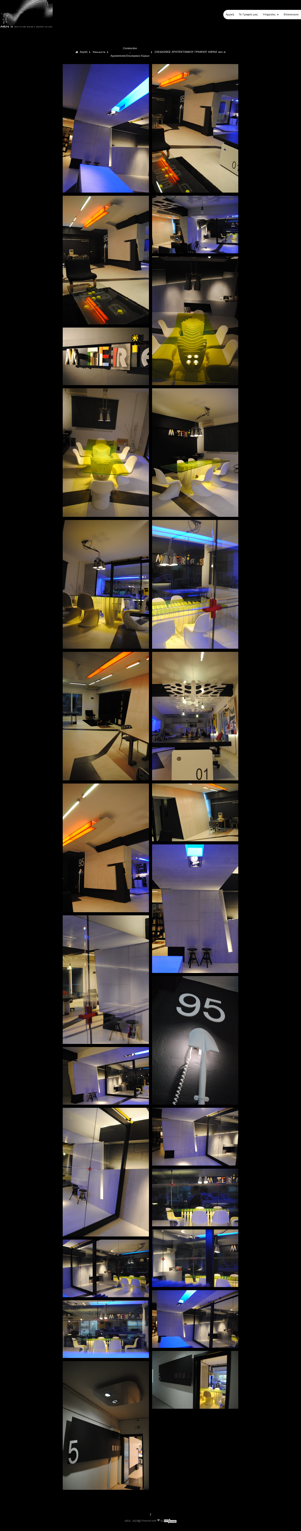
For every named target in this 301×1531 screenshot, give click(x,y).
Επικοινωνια (291, 14)
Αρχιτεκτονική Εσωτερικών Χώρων (130, 55)
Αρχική (230, 14)
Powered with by (152, 1520)
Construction (130, 48)
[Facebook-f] (150, 1514)
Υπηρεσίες (269, 14)
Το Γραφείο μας (248, 14)
